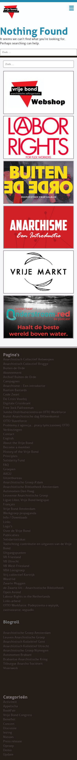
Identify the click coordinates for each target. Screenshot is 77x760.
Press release (12, 741)
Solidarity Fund (14, 460)
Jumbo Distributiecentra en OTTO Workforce (34, 412)
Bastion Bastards (15, 390)
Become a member (16, 447)
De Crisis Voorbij (15, 399)
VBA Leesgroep (14, 570)
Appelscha (10, 706)
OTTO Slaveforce (15, 421)
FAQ (6, 465)
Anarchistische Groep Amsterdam (27, 633)
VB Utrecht (11, 561)
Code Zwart (11, 394)
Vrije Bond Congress (17, 715)
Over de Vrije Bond (16, 531)
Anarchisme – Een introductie (24, 386)
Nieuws (8, 737)
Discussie (10, 728)
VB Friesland (12, 557)
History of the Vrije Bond (20, 452)
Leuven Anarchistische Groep (24, 637)
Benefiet (9, 719)
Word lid (9, 579)
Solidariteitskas (14, 539)
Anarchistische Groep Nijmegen (25, 650)
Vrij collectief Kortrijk (19, 575)
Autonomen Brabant (17, 655)
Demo (7, 750)
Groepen (9, 469)
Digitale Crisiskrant (17, 403)
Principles (10, 456)
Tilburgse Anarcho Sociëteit (23, 664)
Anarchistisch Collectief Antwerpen (28, 359)
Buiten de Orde (14, 368)
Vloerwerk (10, 668)
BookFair (9, 711)
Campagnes (11, 381)
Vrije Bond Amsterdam (19, 509)
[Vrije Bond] (11, 17)
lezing (7, 732)
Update (8, 754)
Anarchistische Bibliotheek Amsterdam (31, 487)
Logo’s (7, 526)
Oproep (8, 746)
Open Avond (12, 592)
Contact (8, 434)
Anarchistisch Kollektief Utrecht (26, 646)
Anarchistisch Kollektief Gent (24, 642)
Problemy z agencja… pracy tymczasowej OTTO (36, 425)
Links (6, 522)
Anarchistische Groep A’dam (23, 482)
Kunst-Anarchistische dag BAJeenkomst (31, 416)
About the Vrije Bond (18, 443)
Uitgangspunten (14, 553)
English (8, 438)
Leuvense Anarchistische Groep (25, 496)
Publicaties (11, 535)
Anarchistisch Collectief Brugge (25, 364)
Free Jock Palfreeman (18, 408)
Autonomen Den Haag (18, 491)
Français (9, 504)
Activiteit (10, 702)
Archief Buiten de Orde (19, 377)
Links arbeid (11, 601)
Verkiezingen (12, 430)
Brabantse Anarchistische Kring (25, 659)
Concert (8, 724)
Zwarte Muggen (14, 583)
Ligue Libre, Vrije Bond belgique (26, 500)
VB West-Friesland (16, 566)
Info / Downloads (15, 517)
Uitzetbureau (12, 478)
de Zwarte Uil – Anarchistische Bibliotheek (33, 588)
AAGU (7, 474)
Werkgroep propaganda (19, 513)
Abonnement (12, 373)
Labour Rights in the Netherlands (26, 597)
